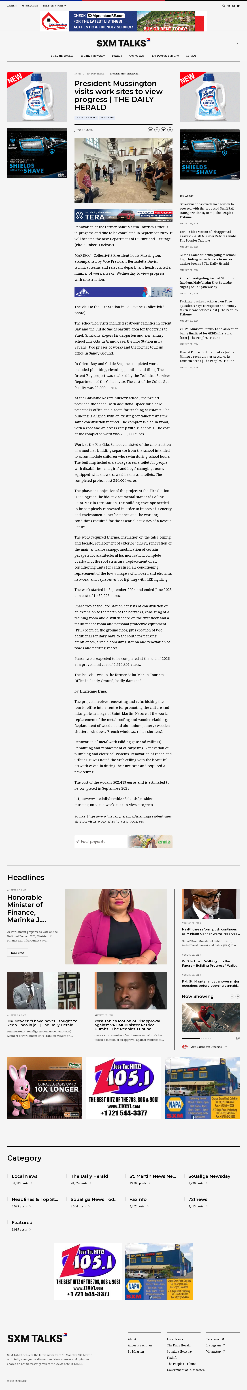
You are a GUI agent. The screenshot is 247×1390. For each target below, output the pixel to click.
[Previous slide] (232, 996)
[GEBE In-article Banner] (123, 292)
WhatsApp (213, 1351)
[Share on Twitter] (163, 129)
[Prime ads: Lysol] (37, 97)
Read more (19, 952)
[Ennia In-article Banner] (123, 841)
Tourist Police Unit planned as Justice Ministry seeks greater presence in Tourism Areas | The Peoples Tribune (207, 356)
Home (77, 73)
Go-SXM (191, 55)
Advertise (12, 5)
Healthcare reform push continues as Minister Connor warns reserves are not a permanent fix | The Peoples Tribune (209, 932)
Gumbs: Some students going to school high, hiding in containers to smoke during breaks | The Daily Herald (208, 259)
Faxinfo (117, 55)
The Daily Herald (62, 55)
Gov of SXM (136, 55)
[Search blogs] (224, 6)
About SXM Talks (30, 5)
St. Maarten (136, 1351)
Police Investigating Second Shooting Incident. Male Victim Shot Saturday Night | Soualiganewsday (207, 282)
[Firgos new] (202, 1088)
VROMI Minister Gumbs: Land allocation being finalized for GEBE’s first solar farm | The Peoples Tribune (209, 333)
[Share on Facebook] (156, 129)
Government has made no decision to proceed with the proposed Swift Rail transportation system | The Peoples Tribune (207, 210)
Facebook (212, 1339)
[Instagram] (233, 6)
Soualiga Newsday (93, 55)
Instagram (213, 1345)
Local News (107, 117)
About (132, 1339)
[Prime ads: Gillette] (37, 153)
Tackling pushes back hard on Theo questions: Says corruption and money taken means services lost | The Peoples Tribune (209, 307)
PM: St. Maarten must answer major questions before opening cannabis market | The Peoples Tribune (210, 984)
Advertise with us (140, 1345)
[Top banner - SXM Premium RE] (123, 21)
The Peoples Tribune (165, 55)
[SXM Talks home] (123, 42)
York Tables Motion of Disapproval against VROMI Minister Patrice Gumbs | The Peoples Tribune (209, 236)
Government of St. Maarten (186, 1370)
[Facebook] (228, 6)
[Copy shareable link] (150, 129)
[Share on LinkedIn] (170, 129)
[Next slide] (237, 996)
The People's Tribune (181, 1364)
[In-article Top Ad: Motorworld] (123, 215)
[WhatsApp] (238, 6)
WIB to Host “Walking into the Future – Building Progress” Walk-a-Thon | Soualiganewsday (210, 963)
